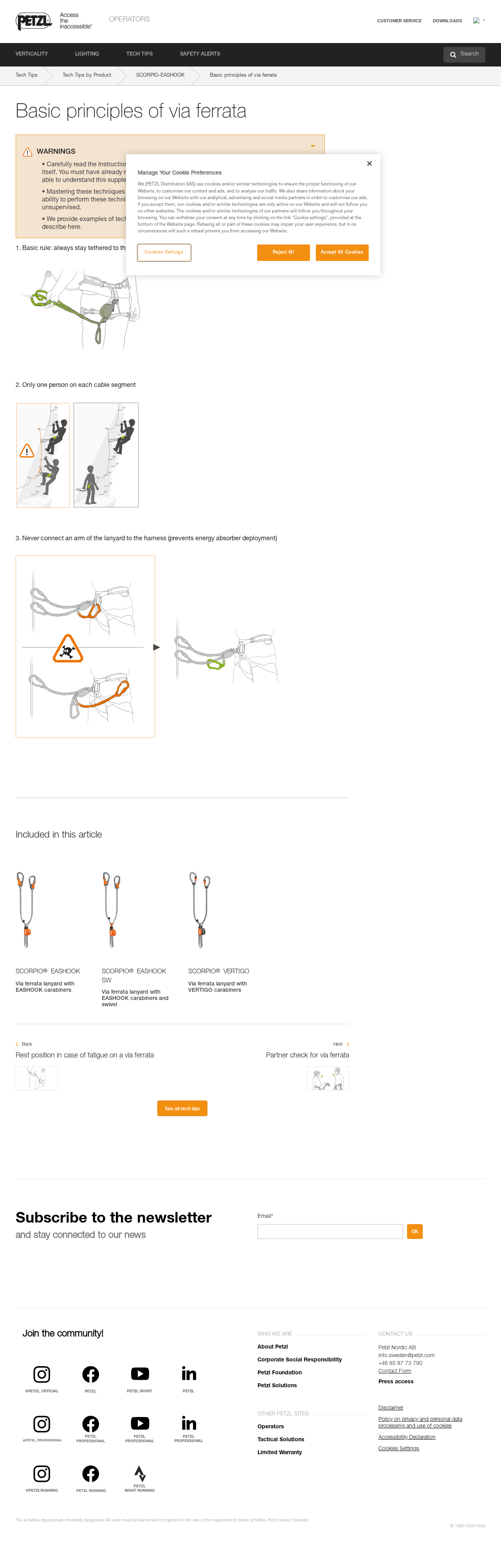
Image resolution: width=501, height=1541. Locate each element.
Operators (129, 19)
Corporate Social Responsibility (300, 1360)
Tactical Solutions (281, 1440)
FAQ (365, 39)
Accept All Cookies (342, 252)
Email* (265, 1216)
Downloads (447, 20)
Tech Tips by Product (87, 75)
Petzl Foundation (280, 1373)
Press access (396, 1382)
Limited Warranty (280, 1453)
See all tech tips (182, 1108)
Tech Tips (139, 54)
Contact (369, 50)
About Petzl (273, 1347)
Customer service (399, 20)
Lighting (87, 54)
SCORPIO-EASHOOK (160, 75)
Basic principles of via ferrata (243, 75)
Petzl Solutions (277, 1386)
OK (414, 1231)
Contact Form (394, 1371)
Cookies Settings (164, 252)
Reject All (283, 252)
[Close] (369, 163)
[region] (253, 214)
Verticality (32, 54)
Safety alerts (200, 54)
